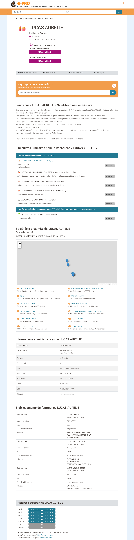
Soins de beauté (24, 18)
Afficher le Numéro (45, 52)
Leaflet (100, 284)
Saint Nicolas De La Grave (45, 18)
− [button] (20, 246)
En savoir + (109, 166)
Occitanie (33, 18)
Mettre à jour (100, 72)
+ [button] (20, 243)
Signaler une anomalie (76, 72)
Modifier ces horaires (45, 535)
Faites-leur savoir (46, 538)
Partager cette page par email (28, 72)
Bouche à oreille (50, 72)
